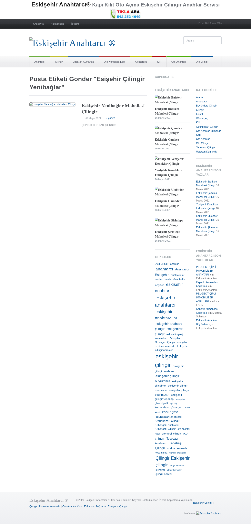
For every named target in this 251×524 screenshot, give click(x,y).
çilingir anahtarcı (177, 465)
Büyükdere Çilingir (206, 105)
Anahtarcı (39, 61)
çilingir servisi (164, 473)
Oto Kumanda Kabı (114, 61)
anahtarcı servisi (163, 279)
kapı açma (170, 412)
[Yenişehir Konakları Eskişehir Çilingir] (172, 161)
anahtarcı (164, 269)
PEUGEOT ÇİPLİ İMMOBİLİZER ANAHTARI (206, 271)
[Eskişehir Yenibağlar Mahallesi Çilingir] (52, 104)
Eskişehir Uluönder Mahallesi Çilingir (168, 203)
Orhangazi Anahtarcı (167, 425)
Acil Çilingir (162, 264)
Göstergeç (141, 61)
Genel (199, 114)
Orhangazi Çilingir (166, 429)
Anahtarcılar (177, 275)
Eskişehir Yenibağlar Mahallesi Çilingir (113, 108)
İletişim (75, 23)
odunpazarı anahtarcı (169, 416)
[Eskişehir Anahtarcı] (209, 513)
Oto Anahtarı (178, 61)
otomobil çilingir (171, 433)
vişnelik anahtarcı (177, 453)
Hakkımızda (57, 23)
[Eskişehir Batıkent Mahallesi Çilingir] (172, 100)
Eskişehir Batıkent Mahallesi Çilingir (167, 111)
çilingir (162, 465)
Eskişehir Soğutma (95, 506)
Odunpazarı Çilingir (167, 420)
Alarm (199, 97)
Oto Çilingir (202, 61)
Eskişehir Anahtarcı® (61, 4)
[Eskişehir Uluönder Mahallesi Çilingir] (172, 192)
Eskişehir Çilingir (202, 502)
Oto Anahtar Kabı (72, 506)
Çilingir (59, 61)
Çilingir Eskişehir (173, 458)
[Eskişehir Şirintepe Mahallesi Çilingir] (172, 223)
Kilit (159, 61)
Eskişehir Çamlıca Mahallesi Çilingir (167, 141)
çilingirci (160, 470)
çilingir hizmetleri (174, 470)
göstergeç (176, 407)
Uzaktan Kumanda (83, 61)
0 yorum (110, 118)
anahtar (174, 264)
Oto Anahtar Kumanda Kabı (208, 132)
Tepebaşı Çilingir (104, 124)
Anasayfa (38, 23)
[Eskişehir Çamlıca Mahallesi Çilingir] (172, 131)
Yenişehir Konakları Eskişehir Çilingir (168, 172)
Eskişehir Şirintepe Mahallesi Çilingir (167, 234)
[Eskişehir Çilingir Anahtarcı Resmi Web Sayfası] (72, 42)
